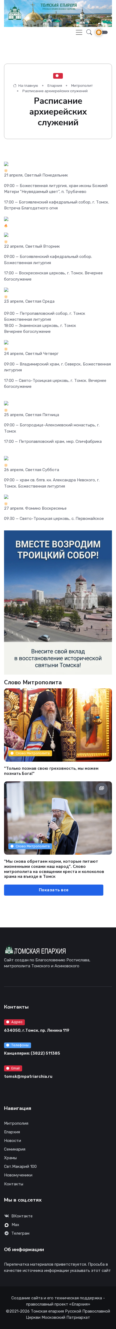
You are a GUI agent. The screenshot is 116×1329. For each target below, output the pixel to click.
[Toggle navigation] (79, 32)
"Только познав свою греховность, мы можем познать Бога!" (51, 771)
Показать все (54, 890)
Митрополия (16, 1123)
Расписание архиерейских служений (55, 91)
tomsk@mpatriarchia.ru (28, 1076)
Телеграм (20, 1233)
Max (15, 1224)
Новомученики (18, 1175)
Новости (12, 1140)
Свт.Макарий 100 (20, 1166)
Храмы (10, 1157)
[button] (87, 32)
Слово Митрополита (33, 753)
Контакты (13, 1184)
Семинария (14, 1149)
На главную (28, 86)
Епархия (54, 86)
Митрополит (82, 86)
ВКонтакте (22, 1216)
